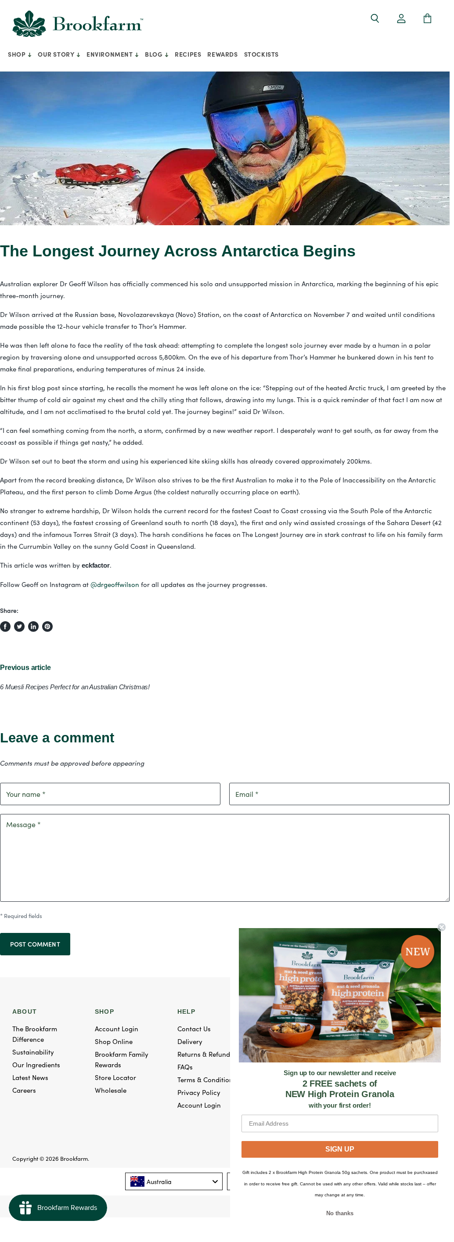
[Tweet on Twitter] (19, 626)
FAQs (185, 1066)
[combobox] (174, 1181)
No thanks (339, 1213)
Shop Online (114, 1041)
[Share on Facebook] (5, 626)
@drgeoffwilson (114, 584)
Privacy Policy (198, 1092)
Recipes (188, 54)
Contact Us (194, 1028)
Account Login (116, 1028)
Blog (154, 54)
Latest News (30, 1077)
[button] (401, 19)
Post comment (35, 944)
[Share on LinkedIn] (33, 626)
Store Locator (115, 1077)
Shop (17, 54)
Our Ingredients (36, 1064)
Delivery (189, 1041)
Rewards (222, 54)
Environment (110, 54)
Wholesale (110, 1089)
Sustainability (33, 1051)
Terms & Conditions (206, 1079)
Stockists (261, 54)
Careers (24, 1089)
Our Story (57, 54)
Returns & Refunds (205, 1053)
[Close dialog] (441, 927)
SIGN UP (339, 1149)
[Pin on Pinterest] (47, 626)
